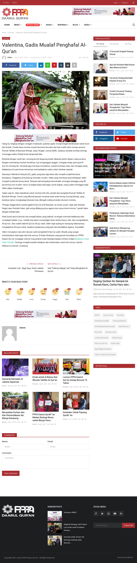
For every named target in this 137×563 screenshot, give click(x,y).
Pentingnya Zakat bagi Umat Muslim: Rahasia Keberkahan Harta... (122, 216)
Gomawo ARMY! (70, 512)
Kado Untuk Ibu (101, 343)
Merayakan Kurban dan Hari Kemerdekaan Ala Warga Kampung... (13, 415)
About (14, 2)
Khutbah (120, 315)
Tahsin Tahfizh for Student (105, 354)
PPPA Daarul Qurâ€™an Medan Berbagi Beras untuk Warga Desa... (44, 417)
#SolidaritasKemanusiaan (105, 326)
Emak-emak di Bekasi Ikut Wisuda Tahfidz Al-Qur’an (45, 378)
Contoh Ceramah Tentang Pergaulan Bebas (121, 92)
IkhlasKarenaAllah (102, 321)
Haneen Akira (111, 332)
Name (5, 441)
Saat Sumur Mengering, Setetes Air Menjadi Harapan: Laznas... (122, 231)
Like (7, 299)
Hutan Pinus (108, 315)
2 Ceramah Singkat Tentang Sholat (121, 52)
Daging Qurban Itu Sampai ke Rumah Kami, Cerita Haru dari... (112, 282)
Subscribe (128, 525)
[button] (34, 24)
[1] (133, 3)
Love (31, 299)
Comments (9, 435)
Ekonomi (98, 332)
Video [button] (87, 24)
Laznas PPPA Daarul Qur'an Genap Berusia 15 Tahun (75, 380)
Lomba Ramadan (101, 337)
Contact (6, 2)
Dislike (19, 299)
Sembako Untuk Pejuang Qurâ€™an (75, 414)
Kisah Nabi (115, 343)
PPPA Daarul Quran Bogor (103, 289)
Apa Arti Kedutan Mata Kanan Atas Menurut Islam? (122, 66)
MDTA (97, 315)
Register (125, 2)
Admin (9, 57)
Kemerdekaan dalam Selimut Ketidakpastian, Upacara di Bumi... (122, 186)
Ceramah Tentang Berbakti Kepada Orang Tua (121, 79)
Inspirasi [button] (62, 24)
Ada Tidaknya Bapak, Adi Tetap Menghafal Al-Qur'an (68, 269)
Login (116, 2)
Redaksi (35, 384)
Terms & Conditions (125, 557)
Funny (43, 299)
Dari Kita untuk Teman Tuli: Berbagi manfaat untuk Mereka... (74, 540)
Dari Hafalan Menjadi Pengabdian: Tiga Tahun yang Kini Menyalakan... (120, 107)
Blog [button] (75, 24)
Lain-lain (11, 32)
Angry (55, 299)
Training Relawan (119, 321)
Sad (67, 299)
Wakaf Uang (117, 337)
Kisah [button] (49, 24)
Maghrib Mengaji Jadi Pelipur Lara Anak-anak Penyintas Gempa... (75, 527)
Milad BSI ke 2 (124, 326)
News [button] (17, 24)
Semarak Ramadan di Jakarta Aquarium (12, 380)
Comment (6, 453)
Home (7, 24)
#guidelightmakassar (103, 349)
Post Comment (10, 473)
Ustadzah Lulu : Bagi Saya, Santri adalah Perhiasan (25, 269)
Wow (79, 299)
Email (50, 441)
